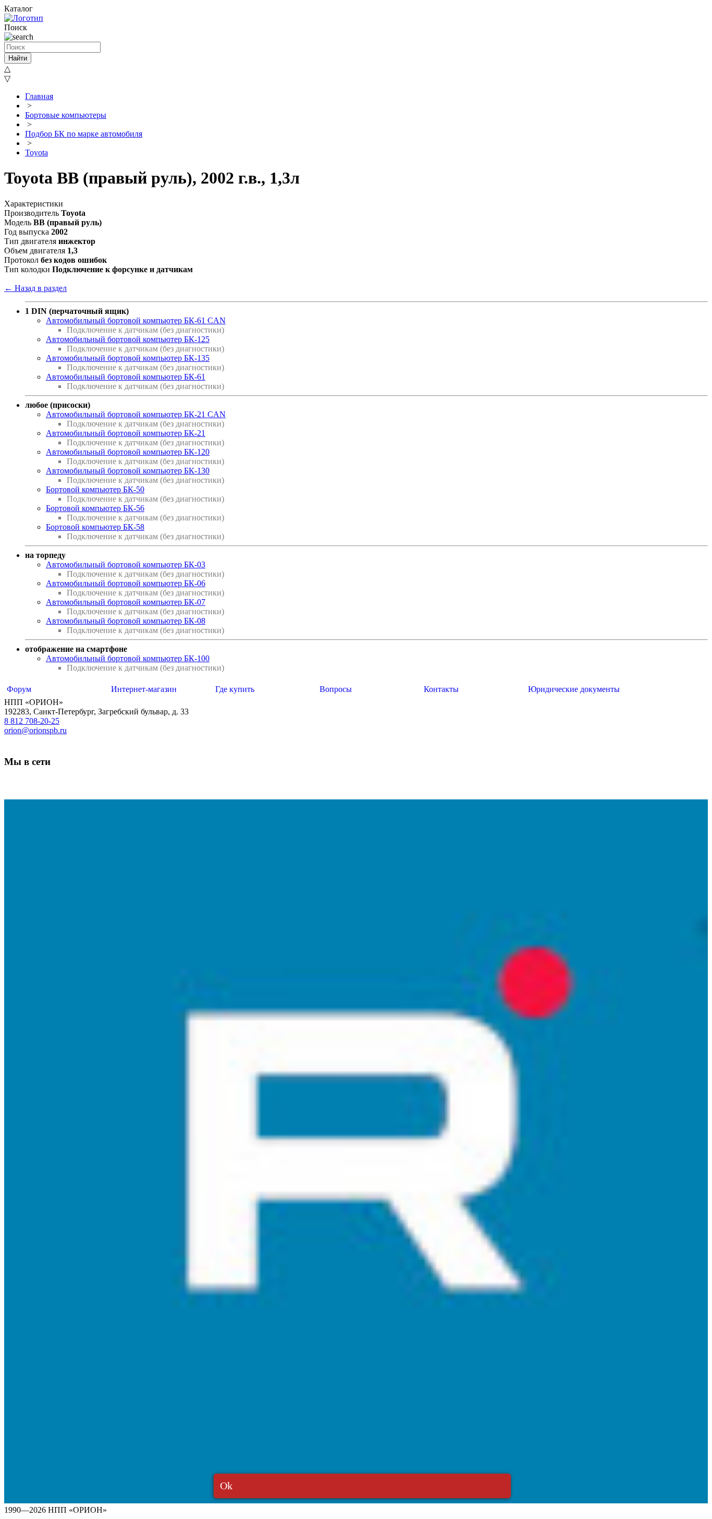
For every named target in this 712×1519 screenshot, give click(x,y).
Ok (226, 1485)
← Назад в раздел (35, 288)
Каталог (18, 8)
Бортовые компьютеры (65, 115)
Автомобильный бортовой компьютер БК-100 (128, 658)
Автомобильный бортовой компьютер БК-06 (125, 583)
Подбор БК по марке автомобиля (83, 133)
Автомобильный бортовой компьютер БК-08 (125, 620)
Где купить (234, 689)
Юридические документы (574, 689)
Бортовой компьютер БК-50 (95, 489)
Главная (39, 96)
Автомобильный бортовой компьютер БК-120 (128, 451)
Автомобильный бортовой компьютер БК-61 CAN (136, 320)
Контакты (441, 689)
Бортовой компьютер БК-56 (95, 508)
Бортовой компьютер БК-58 (95, 526)
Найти (17, 58)
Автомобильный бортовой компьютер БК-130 (128, 470)
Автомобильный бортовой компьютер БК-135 (128, 358)
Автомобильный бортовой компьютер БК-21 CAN (136, 414)
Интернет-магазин (144, 689)
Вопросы (336, 689)
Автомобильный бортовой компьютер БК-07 (125, 602)
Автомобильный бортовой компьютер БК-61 (125, 376)
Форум (19, 689)
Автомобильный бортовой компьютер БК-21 (125, 433)
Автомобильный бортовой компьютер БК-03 (125, 564)
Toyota (36, 152)
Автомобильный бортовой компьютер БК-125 (128, 339)
